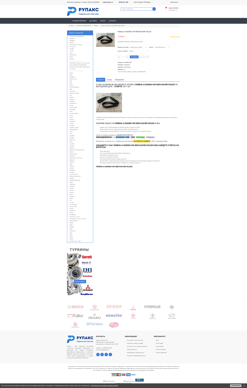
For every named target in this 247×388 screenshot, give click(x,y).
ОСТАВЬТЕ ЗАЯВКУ (141, 141)
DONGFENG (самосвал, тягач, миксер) (80, 63)
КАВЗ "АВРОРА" (74, 220)
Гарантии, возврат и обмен (135, 343)
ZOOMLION (72, 210)
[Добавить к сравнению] (147, 56)
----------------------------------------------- (76, 71)
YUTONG (72, 202)
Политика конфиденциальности (136, 355)
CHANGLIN (72, 91)
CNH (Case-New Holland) (76, 44)
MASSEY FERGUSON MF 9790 (77, 150)
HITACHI (72, 119)
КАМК (71, 225)
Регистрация (159, 343)
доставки (123, 129)
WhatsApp (147, 2)
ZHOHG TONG (73, 206)
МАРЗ (71, 235)
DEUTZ (71, 57)
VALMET (72, 188)
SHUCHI (72, 168)
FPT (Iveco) (72, 46)
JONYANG (72, 135)
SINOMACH (72, 170)
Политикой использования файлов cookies (104, 385)
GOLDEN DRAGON (74, 113)
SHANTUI (72, 166)
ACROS (71, 73)
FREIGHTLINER (73, 107)
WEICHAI (72, 42)
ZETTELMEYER (73, 204)
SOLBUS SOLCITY (74, 174)
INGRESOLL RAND (74, 127)
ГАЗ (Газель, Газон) (75, 216)
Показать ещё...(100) (75, 241)
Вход (157, 340)
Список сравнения (161, 352)
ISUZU (71, 53)
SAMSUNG (72, 160)
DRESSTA (72, 99)
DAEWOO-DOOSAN (74, 93)
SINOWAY (72, 172)
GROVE (71, 115)
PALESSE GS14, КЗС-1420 (76, 158)
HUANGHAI (72, 121)
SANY (71, 164)
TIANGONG (72, 184)
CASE (71, 89)
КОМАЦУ (72, 227)
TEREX (71, 182)
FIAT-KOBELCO (73, 103)
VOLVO (71, 194)
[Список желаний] (175, 21)
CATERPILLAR (73, 55)
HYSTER (72, 123)
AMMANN (72, 77)
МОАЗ (71, 237)
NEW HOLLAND (73, 154)
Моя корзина (160, 346)
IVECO (71, 131)
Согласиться (235, 385)
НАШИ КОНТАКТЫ (124, 135)
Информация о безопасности (135, 352)
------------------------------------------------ (76, 61)
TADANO (72, 178)
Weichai (134, 71)
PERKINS (72, 59)
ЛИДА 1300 (72, 231)
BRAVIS (71, 85)
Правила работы (132, 349)
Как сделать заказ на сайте (135, 340)
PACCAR (72, 48)
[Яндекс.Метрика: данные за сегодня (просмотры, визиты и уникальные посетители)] (129, 381)
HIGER (71, 117)
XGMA (71, 198)
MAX (135, 2)
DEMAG (71, 97)
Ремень (130, 71)
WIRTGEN (72, 196)
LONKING (72, 146)
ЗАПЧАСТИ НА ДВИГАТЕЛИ (77, 36)
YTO (71, 200)
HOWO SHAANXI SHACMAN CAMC (78, 65)
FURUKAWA (72, 109)
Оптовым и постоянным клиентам (137, 346)
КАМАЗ (71, 223)
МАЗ (71, 233)
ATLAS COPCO (73, 79)
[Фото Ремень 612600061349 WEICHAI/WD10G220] (109, 103)
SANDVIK (72, 162)
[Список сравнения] (179, 21)
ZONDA (71, 208)
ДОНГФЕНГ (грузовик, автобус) (78, 218)
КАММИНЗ (72, 40)
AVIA (71, 81)
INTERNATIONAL (74, 129)
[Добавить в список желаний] (144, 56)
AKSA (71, 75)
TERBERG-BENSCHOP (75, 180)
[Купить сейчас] (140, 56)
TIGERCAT (72, 186)
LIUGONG (72, 144)
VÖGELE (72, 192)
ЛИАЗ (71, 229)
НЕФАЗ (71, 239)
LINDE (71, 142)
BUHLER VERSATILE (74, 87)
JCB (71, 133)
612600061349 (141, 71)
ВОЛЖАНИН (73, 214)
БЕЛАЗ (71, 212)
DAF (71, 95)
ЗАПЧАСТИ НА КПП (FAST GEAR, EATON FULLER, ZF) (80, 68)
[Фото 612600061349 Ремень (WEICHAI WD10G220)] (105, 39)
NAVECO (72, 152)
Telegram (140, 2)
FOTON (71, 105)
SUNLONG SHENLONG (75, 176)
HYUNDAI (72, 125)
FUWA (71, 111)
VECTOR (72, 190)
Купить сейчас (80, 281)
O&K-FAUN (72, 156)
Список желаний (160, 349)
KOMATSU (72, 38)
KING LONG (72, 139)
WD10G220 (124, 71)
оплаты (136, 129)
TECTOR (72, 50)
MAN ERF (72, 148)
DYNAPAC (72, 101)
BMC (71, 83)
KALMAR (72, 137)
